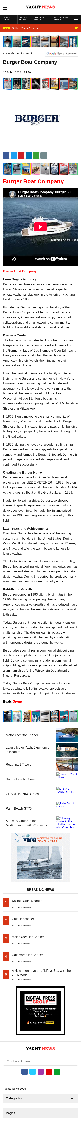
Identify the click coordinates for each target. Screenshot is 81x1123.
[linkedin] (21, 155)
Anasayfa (8, 53)
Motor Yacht (24, 53)
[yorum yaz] (43, 155)
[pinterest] (28, 155)
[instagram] (41, 1072)
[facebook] (6, 155)
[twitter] (13, 155)
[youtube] (49, 1072)
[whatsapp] (57, 1072)
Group (12, 701)
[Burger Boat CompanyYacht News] (41, 7)
